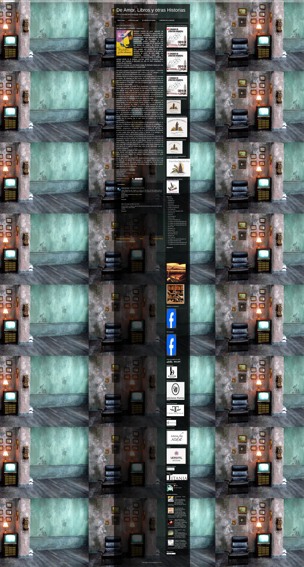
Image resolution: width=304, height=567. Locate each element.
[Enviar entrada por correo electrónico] (133, 178)
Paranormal (170, 230)
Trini (122, 204)
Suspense (170, 235)
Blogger (160, 562)
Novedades (170, 228)
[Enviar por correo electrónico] (135, 179)
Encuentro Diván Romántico (174, 211)
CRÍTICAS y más (133, 20)
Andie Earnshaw (125, 188)
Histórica (123, 180)
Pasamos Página (172, 232)
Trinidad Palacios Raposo (171, 333)
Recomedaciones (172, 233)
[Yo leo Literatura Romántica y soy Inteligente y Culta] (171, 327)
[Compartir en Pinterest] (141, 179)
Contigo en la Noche (172, 207)
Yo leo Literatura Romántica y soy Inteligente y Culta (177, 308)
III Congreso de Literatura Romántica (176, 221)
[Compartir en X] (138, 179)
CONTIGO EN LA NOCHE (166, 20)
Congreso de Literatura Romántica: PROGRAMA (180, 541)
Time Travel (170, 237)
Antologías (170, 200)
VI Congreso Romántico (173, 240)
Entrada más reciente (123, 238)
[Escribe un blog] (137, 179)
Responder (123, 199)
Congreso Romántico (172, 205)
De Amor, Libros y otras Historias (150, 10)
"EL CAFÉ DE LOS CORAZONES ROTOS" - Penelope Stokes (180, 509)
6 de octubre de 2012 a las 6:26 (137, 188)
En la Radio (170, 209)
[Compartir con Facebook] (140, 179)
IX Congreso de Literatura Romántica (176, 225)
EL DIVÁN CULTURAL (149, 20)
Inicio (141, 238)
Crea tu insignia (170, 356)
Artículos (170, 202)
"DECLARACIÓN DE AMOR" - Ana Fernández (180, 520)
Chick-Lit (170, 204)
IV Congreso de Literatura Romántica (176, 223)
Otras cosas (121, 20)
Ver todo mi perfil (178, 487)
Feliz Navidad (171, 216)
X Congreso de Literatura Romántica (176, 244)
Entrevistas (170, 212)
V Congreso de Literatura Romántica (176, 239)
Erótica (169, 214)
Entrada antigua (158, 238)
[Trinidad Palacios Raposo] (171, 355)
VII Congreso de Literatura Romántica (176, 242)
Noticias (170, 226)
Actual (169, 198)
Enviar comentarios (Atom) (129, 241)
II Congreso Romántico (173, 219)
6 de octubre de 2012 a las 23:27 (131, 204)
